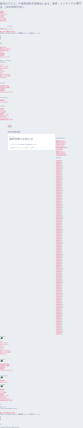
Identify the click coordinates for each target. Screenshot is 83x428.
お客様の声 (2, 53)
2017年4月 (58, 276)
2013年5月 (58, 321)
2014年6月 (58, 310)
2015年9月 (58, 298)
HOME (1, 11)
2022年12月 (59, 204)
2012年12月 (59, 329)
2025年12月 (59, 167)
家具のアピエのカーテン (5, 48)
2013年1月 (58, 327)
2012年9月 (58, 333)
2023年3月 (58, 199)
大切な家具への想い (4, 50)
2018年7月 (58, 260)
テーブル (2, 71)
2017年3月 (58, 277)
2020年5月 (58, 235)
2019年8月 (58, 246)
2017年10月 (59, 269)
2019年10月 (59, 243)
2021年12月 (59, 216)
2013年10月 (59, 315)
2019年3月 (58, 251)
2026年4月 (58, 163)
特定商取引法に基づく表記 (6, 119)
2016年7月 (58, 285)
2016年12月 (59, 280)
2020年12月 (59, 229)
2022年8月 (58, 209)
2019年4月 (58, 249)
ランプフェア (59, 150)
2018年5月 (58, 262)
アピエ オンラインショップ (6, 92)
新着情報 (2, 12)
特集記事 (2, 55)
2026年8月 (58, 160)
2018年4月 (58, 263)
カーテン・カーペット (5, 74)
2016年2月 (58, 290)
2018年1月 (58, 266)
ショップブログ (3, 14)
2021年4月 (58, 224)
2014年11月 (59, 305)
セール (1, 51)
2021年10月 (59, 218)
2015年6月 (58, 299)
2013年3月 (58, 324)
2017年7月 (58, 273)
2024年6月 (58, 184)
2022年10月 (59, 207)
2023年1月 (58, 202)
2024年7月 (58, 182)
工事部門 (2, 113)
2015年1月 (58, 302)
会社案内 (2, 15)
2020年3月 (58, 238)
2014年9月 (58, 308)
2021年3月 (58, 226)
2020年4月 (58, 237)
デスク (1, 69)
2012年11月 (59, 330)
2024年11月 (59, 179)
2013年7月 (58, 318)
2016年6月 (58, 287)
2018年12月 (59, 254)
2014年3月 (58, 312)
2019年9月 (58, 245)
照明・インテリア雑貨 (5, 75)
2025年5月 (58, 174)
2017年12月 (59, 268)
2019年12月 (59, 241)
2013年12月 (59, 313)
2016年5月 (58, 288)
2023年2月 (58, 201)
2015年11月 (59, 294)
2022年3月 (58, 213)
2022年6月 (58, 210)
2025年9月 (58, 170)
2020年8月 (58, 232)
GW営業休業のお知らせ (61, 155)
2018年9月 (58, 257)
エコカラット (3, 77)
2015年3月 (58, 301)
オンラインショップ (4, 56)
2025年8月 (58, 171)
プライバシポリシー (4, 118)
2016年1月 (58, 291)
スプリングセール (60, 145)
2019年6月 (58, 248)
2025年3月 (58, 176)
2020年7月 (58, 234)
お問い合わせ (3, 20)
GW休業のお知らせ (60, 144)
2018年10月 (59, 255)
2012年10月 (59, 332)
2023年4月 (58, 198)
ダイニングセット (4, 68)
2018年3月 (58, 265)
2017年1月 (58, 279)
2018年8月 (58, 259)
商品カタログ (3, 47)
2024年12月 (59, 177)
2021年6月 (58, 223)
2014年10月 (59, 307)
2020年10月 (59, 230)
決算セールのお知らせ (61, 142)
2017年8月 (58, 271)
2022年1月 (58, 215)
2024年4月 (58, 185)
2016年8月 (58, 284)
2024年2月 (58, 187)
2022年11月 (59, 206)
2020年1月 (58, 240)
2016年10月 (59, 282)
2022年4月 (58, 212)
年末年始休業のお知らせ (61, 147)
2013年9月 (58, 316)
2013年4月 (58, 323)
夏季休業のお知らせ (60, 141)
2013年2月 (58, 326)
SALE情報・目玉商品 (5, 87)
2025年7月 (58, 173)
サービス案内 (3, 19)
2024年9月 (58, 181)
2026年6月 (58, 162)
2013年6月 (58, 319)
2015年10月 (59, 296)
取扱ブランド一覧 (4, 114)
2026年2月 (58, 165)
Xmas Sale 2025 (59, 148)
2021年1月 (58, 227)
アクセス (2, 17)
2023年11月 (59, 190)
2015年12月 (59, 293)
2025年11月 (59, 168)
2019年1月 (58, 252)
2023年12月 (59, 188)
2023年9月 (58, 193)
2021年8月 (58, 221)
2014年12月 (59, 304)
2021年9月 (58, 220)
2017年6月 (58, 274)
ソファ (1, 64)
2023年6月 (58, 196)
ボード (1, 72)
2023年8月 (58, 195)
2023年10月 (59, 191)
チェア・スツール (4, 66)
